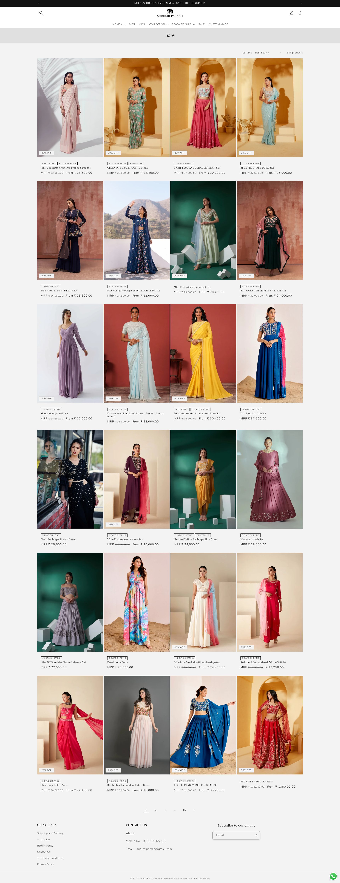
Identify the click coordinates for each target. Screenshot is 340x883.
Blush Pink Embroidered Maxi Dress (128, 785)
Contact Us (43, 852)
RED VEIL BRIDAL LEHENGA (256, 781)
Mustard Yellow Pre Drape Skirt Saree (195, 539)
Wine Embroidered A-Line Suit (125, 539)
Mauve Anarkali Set (251, 539)
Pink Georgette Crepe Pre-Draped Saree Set (66, 167)
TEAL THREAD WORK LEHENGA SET (195, 785)
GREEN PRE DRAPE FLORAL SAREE (127, 167)
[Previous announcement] (38, 3)
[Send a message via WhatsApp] (333, 876)
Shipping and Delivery (50, 833)
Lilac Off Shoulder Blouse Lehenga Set (63, 662)
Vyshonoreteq (202, 878)
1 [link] (146, 810)
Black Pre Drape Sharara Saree (58, 539)
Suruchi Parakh (146, 878)
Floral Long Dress (117, 662)
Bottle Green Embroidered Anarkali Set (263, 290)
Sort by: (247, 52)
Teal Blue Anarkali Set (253, 413)
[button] (41, 13)
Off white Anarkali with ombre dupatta (197, 662)
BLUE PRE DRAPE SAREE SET (257, 167)
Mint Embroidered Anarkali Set (192, 287)
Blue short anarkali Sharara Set (59, 290)
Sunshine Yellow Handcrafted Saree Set (197, 413)
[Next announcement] (301, 3)
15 (184, 810)
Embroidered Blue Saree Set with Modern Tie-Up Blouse (135, 415)
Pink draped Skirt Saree (54, 785)
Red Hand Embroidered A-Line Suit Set (263, 662)
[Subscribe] (256, 835)
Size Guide (43, 839)
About (130, 833)
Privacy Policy (45, 864)
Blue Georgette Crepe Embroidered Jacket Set (133, 290)
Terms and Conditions (50, 858)
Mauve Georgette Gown (54, 413)
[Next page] (194, 810)
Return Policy (45, 845)
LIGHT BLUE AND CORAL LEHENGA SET (197, 167)
